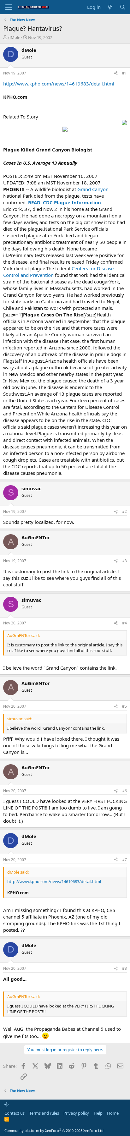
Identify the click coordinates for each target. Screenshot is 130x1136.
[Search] (122, 7)
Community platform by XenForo (54, 1130)
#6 (124, 790)
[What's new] (110, 7)
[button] (6, 1104)
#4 (124, 623)
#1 (124, 73)
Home (113, 1113)
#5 (124, 706)
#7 (124, 859)
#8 (124, 968)
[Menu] (8, 7)
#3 (124, 560)
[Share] (116, 73)
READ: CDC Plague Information (64, 202)
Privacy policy (76, 1113)
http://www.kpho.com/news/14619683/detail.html (58, 83)
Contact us (14, 1113)
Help (98, 1113)
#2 (124, 511)
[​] (65, 126)
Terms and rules (44, 1113)
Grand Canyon (93, 189)
